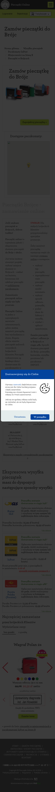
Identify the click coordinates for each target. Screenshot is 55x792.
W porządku (40, 417)
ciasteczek (17, 385)
